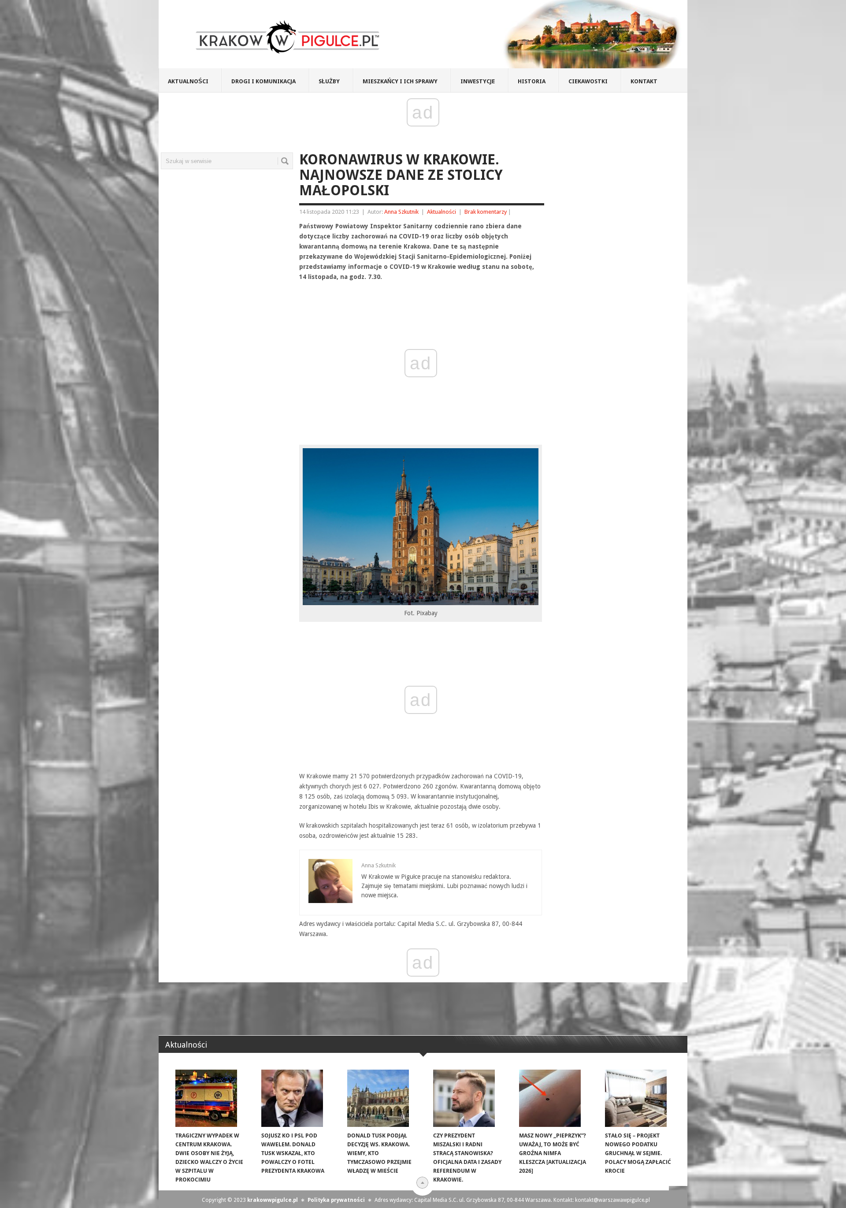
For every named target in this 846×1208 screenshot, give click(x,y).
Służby (329, 81)
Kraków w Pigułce (288, 37)
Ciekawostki (588, 81)
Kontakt (644, 81)
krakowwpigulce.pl (272, 1200)
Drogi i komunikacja (263, 81)
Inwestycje (477, 81)
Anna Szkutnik (401, 211)
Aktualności (188, 81)
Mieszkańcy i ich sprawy (400, 81)
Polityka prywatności (336, 1200)
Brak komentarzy (485, 211)
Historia (531, 81)
